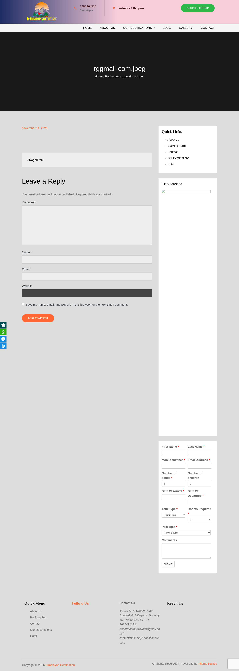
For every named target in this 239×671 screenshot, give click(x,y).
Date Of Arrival (173, 491)
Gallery (186, 27)
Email (26, 269)
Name (27, 252)
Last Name (196, 446)
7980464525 (88, 6)
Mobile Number (173, 460)
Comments (169, 540)
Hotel (170, 164)
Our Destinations (137, 27)
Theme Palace (207, 663)
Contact (208, 27)
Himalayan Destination (60, 665)
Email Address (199, 460)
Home (87, 27)
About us (107, 27)
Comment (29, 202)
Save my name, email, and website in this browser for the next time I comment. (77, 304)
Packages (169, 526)
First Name (170, 446)
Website (27, 286)
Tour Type (170, 509)
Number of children (195, 475)
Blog (167, 27)
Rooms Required (199, 511)
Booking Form (176, 145)
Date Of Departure (196, 493)
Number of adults (169, 475)
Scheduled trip (198, 8)
